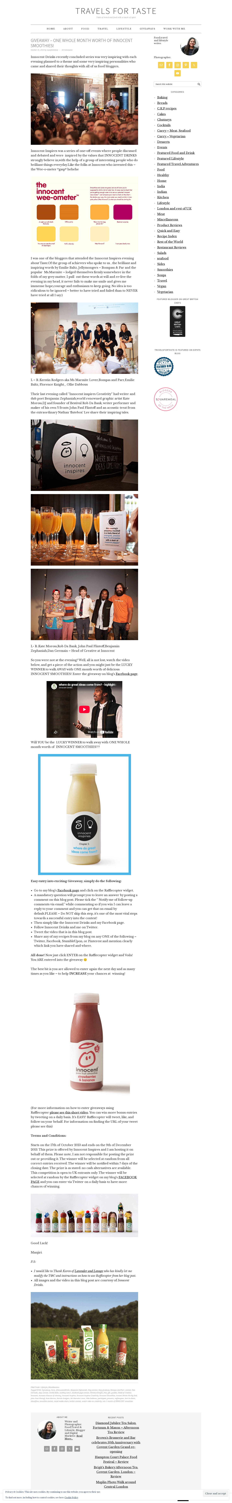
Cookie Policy (71, 1497)
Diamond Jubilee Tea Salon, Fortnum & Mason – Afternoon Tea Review (116, 1427)
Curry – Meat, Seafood (174, 130)
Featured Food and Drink (176, 153)
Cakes (161, 114)
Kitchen (163, 197)
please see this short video (69, 1112)
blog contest (93, 1390)
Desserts (163, 142)
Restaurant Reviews (171, 247)
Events (162, 147)
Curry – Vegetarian (171, 136)
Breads (162, 103)
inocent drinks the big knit (126, 1396)
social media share (61, 1401)
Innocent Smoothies (107, 1396)
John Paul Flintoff (38, 1398)
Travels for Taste (116, 10)
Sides (161, 264)
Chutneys (164, 119)
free (105, 1393)
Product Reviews (169, 225)
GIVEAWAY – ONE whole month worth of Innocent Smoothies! (82, 43)
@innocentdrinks (63, 1390)
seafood (163, 258)
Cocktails (164, 125)
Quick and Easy (168, 231)
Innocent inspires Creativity (87, 1396)
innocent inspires (69, 1396)
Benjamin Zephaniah (79, 1390)
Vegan (161, 286)
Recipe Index (167, 236)
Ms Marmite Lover (77, 1398)
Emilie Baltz (54, 1393)
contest (128, 1390)
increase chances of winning (50, 1396)
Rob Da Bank (130, 1398)
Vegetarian (165, 292)
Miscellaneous (53, 1387)
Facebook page (126, 674)
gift (109, 1393)
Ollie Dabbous (91, 1398)
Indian (162, 192)
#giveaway (46, 1390)
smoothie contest (46, 1401)
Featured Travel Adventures (178, 164)
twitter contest (75, 1401)
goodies (114, 1393)
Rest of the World (170, 242)
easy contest (43, 1393)
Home (162, 181)
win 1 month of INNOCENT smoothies (118, 1401)
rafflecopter (119, 1398)
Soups (161, 275)
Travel (162, 280)
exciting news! (65, 1393)
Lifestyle (44, 1387)
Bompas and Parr (117, 1390)
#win (53, 1390)
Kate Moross (51, 1398)
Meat (161, 214)
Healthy (163, 175)
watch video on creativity (92, 1401)
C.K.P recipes (166, 108)
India (161, 186)
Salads (161, 253)
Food (161, 169)
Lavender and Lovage (89, 1271)
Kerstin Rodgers (63, 1398)
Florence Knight (96, 1393)
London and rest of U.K (174, 208)
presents (110, 1398)
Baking (162, 97)
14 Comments (67, 50)
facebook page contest (80, 1393)
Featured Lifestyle (170, 158)
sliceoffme (35, 1401)
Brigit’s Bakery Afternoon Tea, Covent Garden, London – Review (116, 1472)
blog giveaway (104, 1390)
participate (102, 1398)
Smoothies (165, 269)
